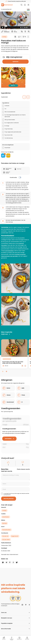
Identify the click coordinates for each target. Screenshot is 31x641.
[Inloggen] (25, 4)
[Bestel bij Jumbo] (8, 155)
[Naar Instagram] (22, 605)
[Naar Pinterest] (26, 605)
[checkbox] (20, 177)
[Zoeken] (21, 4)
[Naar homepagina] (7, 5)
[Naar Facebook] (29, 605)
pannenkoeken (9, 251)
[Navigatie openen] (28, 4)
